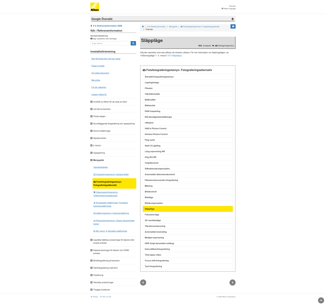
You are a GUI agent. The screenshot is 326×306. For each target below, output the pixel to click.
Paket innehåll (97, 65)
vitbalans (149, 122)
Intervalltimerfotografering (157, 249)
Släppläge (176, 55)
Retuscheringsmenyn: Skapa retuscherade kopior (113, 222)
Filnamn (149, 88)
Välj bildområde (152, 93)
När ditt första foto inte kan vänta (105, 58)
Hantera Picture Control (156, 134)
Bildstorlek (150, 105)
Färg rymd (150, 139)
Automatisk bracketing (156, 231)
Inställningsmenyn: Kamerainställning (111, 213)
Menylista (95, 80)
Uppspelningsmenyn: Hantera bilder (111, 174)
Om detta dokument (100, 72)
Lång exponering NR (155, 151)
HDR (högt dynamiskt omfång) (159, 243)
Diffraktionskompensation (157, 168)
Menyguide (173, 26)
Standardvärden (100, 167)
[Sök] (133, 43)
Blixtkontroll (151, 191)
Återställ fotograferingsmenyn (159, 76)
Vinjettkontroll (151, 162)
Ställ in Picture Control (155, 128)
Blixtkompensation (154, 203)
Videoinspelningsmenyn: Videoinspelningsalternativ (105, 194)
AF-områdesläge (153, 220)
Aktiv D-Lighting (152, 145)
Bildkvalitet (150, 99)
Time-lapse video (153, 254)
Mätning (149, 185)
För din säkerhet (98, 87)
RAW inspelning (152, 111)
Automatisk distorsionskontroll (160, 174)
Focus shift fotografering (157, 260)
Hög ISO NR (150, 157)
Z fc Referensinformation (156, 26)
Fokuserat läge (152, 214)
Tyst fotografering (153, 266)
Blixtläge (149, 197)
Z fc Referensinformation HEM (107, 25)
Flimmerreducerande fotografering (161, 180)
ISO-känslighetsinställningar (158, 116)
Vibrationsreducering (155, 226)
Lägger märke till (98, 94)
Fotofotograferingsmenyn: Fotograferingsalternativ (107, 183)
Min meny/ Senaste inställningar (110, 231)
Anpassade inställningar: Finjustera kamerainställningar (110, 204)
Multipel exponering (154, 237)
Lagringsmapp (152, 82)
